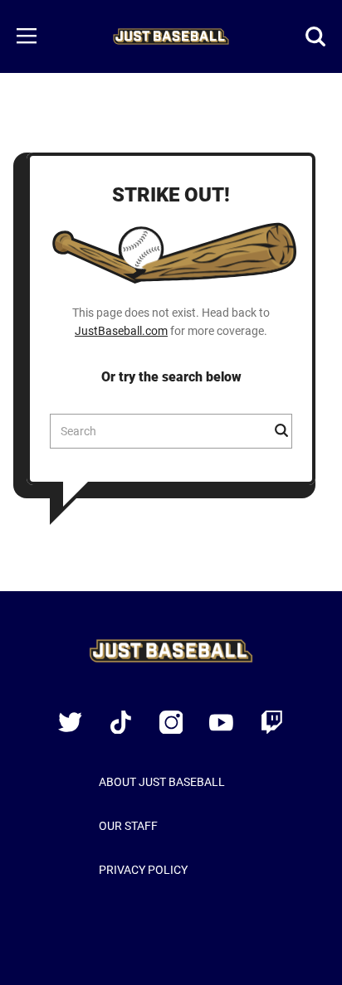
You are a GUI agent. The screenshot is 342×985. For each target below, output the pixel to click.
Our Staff (128, 825)
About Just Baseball (162, 781)
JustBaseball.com (121, 330)
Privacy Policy (143, 869)
